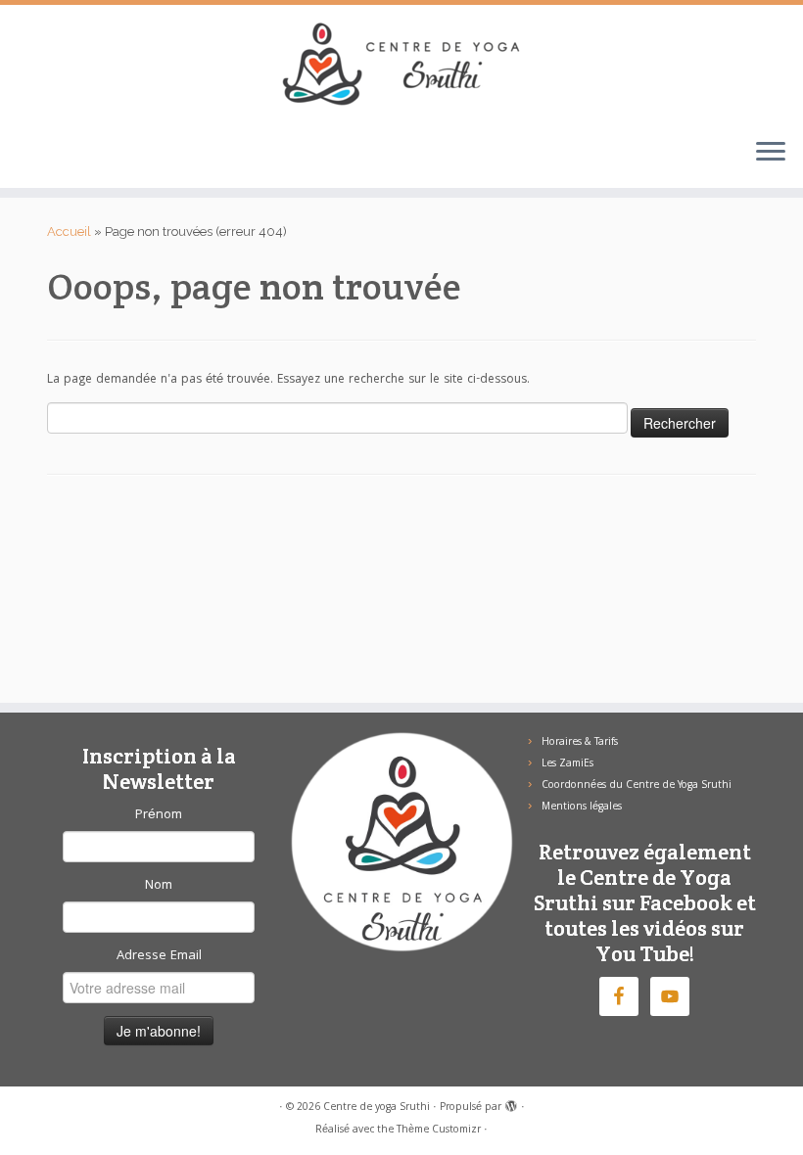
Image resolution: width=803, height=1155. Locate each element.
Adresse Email (159, 956)
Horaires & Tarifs (580, 743)
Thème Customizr (439, 1130)
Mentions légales (582, 807)
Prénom (158, 815)
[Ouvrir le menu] (770, 152)
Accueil (69, 231)
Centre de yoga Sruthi (376, 1108)
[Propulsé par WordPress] (511, 1104)
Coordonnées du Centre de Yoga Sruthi (637, 786)
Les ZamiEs (567, 764)
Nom (158, 886)
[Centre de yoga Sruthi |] (401, 64)
